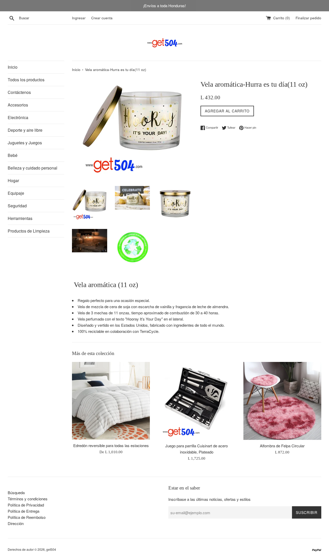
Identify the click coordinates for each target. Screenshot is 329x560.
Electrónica (18, 117)
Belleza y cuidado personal (32, 168)
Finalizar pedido (308, 17)
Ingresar (79, 17)
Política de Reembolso (26, 517)
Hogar (13, 180)
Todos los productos (26, 80)
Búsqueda (16, 492)
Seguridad (17, 206)
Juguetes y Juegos (25, 143)
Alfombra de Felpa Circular (282, 445)
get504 (51, 549)
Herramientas (20, 218)
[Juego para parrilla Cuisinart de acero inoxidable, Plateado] (196, 401)
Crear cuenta (102, 17)
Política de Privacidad (26, 505)
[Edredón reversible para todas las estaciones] (111, 401)
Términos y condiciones (28, 498)
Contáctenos (19, 92)
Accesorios (18, 105)
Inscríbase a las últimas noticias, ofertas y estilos (209, 499)
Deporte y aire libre (25, 130)
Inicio (12, 67)
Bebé (12, 155)
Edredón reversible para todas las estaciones (111, 445)
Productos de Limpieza (29, 231)
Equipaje (16, 193)
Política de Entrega (23, 511)
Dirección (16, 523)
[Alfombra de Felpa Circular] (282, 401)
